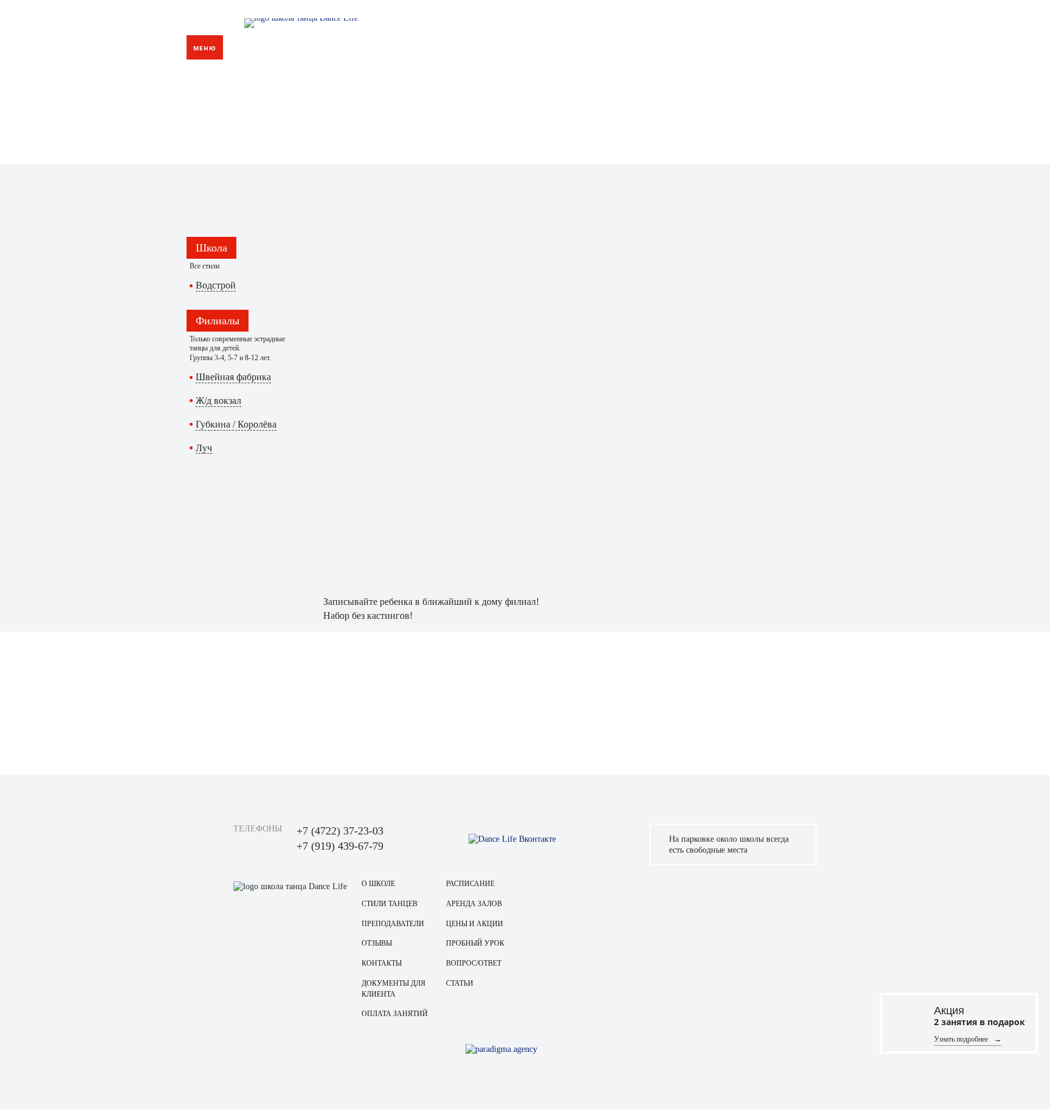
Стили (632, 46)
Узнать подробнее (961, 1038)
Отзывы (377, 943)
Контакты (680, 46)
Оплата (588, 46)
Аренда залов (474, 903)
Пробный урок (475, 943)
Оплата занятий (395, 1013)
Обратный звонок (822, 55)
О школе (378, 883)
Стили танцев (389, 903)
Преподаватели (393, 924)
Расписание (470, 883)
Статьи (459, 983)
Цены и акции (474, 924)
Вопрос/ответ (473, 963)
